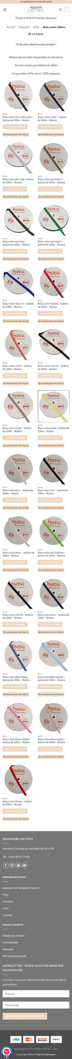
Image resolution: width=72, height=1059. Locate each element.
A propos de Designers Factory (21, 887)
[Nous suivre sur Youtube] (25, 865)
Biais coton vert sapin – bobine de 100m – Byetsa (51, 243)
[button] (5, 9)
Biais (36, 27)
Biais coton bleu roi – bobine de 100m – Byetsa (18, 305)
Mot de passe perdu (14, 955)
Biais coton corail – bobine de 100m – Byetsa (17, 367)
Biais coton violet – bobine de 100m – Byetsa (52, 119)
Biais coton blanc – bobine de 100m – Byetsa (18, 554)
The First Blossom (46, 1054)
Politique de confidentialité (33, 1049)
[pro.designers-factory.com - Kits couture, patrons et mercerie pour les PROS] (36, 10)
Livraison (8, 901)
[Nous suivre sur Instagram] (12, 865)
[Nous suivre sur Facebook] (6, 865)
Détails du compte (13, 935)
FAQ (5, 894)
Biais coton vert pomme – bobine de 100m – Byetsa (51, 554)
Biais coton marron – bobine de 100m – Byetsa (53, 367)
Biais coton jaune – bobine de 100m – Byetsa (53, 430)
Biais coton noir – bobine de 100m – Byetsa (53, 492)
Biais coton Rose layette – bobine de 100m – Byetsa (51, 741)
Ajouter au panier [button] (15, 127)
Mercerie (24, 27)
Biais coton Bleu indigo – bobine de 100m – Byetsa (16, 679)
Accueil (10, 27)
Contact (7, 915)
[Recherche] (60, 9)
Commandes (10, 942)
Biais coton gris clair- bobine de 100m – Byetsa (18, 181)
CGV (6, 908)
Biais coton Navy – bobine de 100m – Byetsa (53, 616)
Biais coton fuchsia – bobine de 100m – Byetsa (53, 305)
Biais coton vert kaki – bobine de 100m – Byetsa (16, 243)
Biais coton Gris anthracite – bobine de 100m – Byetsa (18, 119)
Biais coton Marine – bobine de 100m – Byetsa (18, 616)
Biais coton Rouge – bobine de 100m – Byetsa (17, 803)
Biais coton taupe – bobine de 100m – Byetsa (17, 430)
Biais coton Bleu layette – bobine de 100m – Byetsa (51, 679)
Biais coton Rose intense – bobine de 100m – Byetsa (17, 741)
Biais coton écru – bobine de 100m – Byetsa (18, 492)
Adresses (8, 949)
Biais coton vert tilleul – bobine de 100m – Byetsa (51, 181)
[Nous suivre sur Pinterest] (18, 865)
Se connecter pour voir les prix (15, 134)
